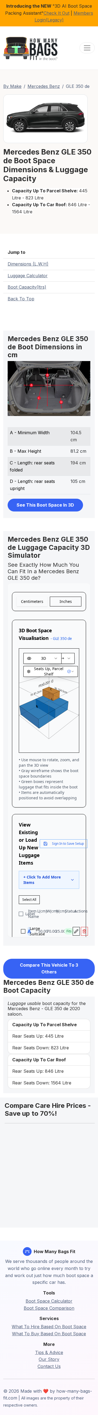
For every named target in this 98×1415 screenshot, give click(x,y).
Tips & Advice (49, 1352)
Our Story (49, 1359)
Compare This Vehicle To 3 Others (49, 968)
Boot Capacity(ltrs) (27, 287)
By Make (12, 86)
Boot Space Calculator (49, 1301)
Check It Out (56, 13)
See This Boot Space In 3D (45, 505)
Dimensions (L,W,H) (28, 264)
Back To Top (21, 298)
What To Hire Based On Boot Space (49, 1326)
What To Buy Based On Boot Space (49, 1333)
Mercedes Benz (43, 86)
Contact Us (49, 1366)
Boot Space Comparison (49, 1308)
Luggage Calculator (28, 275)
